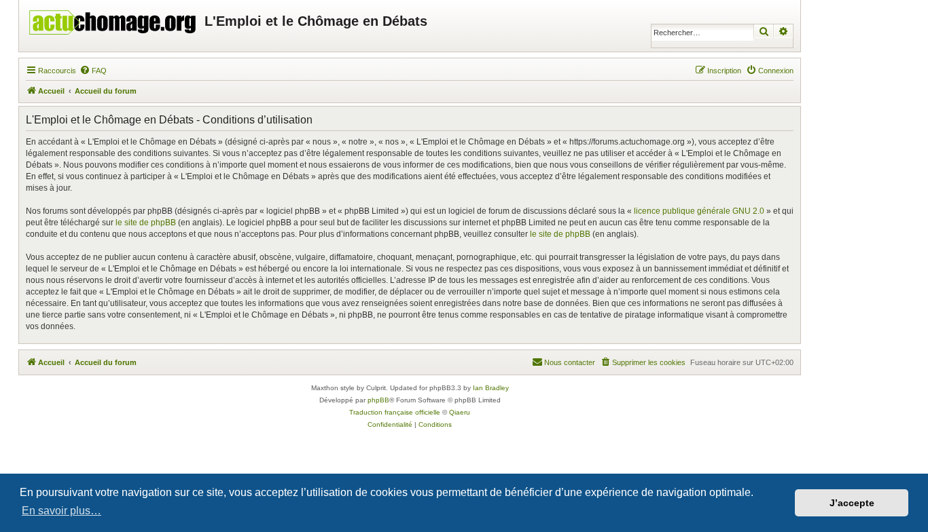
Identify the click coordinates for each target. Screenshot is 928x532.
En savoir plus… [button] (61, 510)
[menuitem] (93, 70)
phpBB (378, 400)
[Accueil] (113, 19)
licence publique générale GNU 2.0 (699, 211)
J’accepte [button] (851, 502)
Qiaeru (459, 412)
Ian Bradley (491, 388)
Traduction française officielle (394, 412)
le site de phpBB (145, 222)
